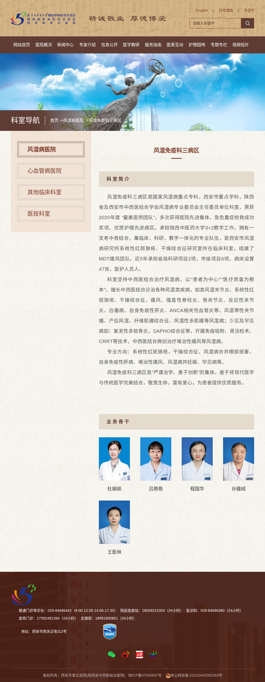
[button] (111, 654)
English (202, 10)
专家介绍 (87, 45)
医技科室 (38, 213)
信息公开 (109, 45)
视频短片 (240, 45)
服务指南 (153, 45)
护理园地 (197, 45)
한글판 (249, 10)
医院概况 (43, 45)
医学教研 (131, 45)
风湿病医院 (73, 120)
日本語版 (226, 10)
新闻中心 (65, 45)
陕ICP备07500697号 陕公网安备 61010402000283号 (175, 675)
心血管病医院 (44, 171)
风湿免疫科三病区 (105, 120)
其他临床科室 (44, 192)
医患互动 (175, 45)
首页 (54, 120)
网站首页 (21, 45)
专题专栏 (219, 45)
